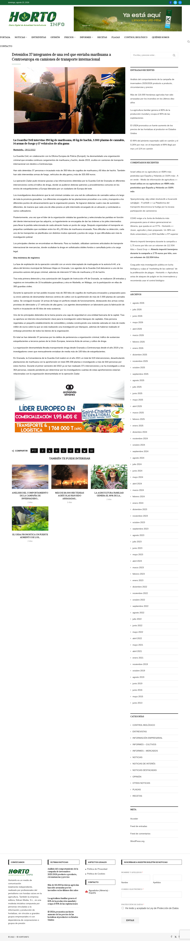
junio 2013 (137, 703)
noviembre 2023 (140, 516)
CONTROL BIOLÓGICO (135, 37)
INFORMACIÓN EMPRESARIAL (148, 738)
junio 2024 (137, 471)
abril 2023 (137, 561)
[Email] (180, 2)
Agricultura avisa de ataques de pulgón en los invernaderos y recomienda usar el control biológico (154, 276)
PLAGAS (115, 37)
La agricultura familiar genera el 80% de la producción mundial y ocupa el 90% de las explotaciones (150, 114)
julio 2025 (137, 387)
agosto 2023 (138, 535)
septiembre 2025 (140, 374)
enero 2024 (138, 503)
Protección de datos (132, 904)
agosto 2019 (138, 677)
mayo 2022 (138, 632)
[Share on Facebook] (42, 450)
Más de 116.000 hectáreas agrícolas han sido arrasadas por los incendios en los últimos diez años (152, 98)
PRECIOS (68, 37)
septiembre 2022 (140, 606)
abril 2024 (137, 483)
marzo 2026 (138, 335)
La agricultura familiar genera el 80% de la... (109, 494)
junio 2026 (137, 316)
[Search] (188, 42)
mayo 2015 (138, 696)
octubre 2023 (139, 522)
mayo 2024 (138, 477)
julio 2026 (137, 309)
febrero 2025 (139, 419)
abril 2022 (137, 638)
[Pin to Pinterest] (56, 450)
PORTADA (5, 37)
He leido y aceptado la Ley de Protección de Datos (152, 908)
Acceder (134, 818)
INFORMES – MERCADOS (145, 751)
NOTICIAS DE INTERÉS (144, 763)
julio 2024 (137, 464)
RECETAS (102, 37)
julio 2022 (137, 619)
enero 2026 (138, 348)
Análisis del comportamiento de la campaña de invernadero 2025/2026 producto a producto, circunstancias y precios (152, 83)
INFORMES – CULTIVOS (144, 744)
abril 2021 (137, 651)
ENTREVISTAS (38, 37)
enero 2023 (138, 580)
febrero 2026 (139, 342)
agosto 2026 (138, 303)
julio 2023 (137, 541)
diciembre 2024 (140, 432)
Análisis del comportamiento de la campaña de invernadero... (30, 495)
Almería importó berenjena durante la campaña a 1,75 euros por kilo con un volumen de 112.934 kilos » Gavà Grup (153, 245)
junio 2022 (137, 625)
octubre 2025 (139, 367)
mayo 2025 (138, 400)
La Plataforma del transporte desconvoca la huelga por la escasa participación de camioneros (152, 207)
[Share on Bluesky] (84, 450)
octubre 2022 (139, 600)
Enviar (130, 920)
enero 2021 (138, 658)
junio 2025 (137, 393)
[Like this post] (35, 450)
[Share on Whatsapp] (63, 450)
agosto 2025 (138, 380)
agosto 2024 (138, 458)
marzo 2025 (138, 412)
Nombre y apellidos (132, 872)
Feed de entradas (138, 826)
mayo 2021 (138, 645)
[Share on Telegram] (70, 450)
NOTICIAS (20, 37)
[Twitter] (175, 2)
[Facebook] (170, 2)
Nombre (124, 882)
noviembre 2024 (140, 438)
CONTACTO (6, 46)
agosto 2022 (138, 612)
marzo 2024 (138, 490)
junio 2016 (137, 690)
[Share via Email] (91, 450)
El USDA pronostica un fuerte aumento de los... (30, 536)
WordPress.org (137, 841)
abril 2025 (137, 406)
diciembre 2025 (140, 354)
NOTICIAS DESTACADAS (145, 770)
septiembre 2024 (140, 451)
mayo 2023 (138, 554)
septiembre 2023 (140, 529)
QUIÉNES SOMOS (160, 37)
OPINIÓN (55, 37)
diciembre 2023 (140, 509)
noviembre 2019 (140, 664)
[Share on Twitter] (49, 450)
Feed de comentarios (140, 833)
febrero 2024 (139, 496)
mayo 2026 (138, 322)
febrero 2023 (139, 574)
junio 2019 (137, 683)
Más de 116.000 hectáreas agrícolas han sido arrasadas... (69, 495)
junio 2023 (137, 548)
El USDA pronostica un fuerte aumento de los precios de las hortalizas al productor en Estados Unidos (153, 129)
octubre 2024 (139, 445)
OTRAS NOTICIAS (141, 783)
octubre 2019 (139, 670)
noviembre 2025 (140, 361)
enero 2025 (138, 425)
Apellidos (157, 882)
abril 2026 (137, 329)
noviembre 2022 (140, 593)
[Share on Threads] (77, 450)
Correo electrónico (132, 889)
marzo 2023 (138, 567)
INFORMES (85, 37)
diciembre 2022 (140, 587)
